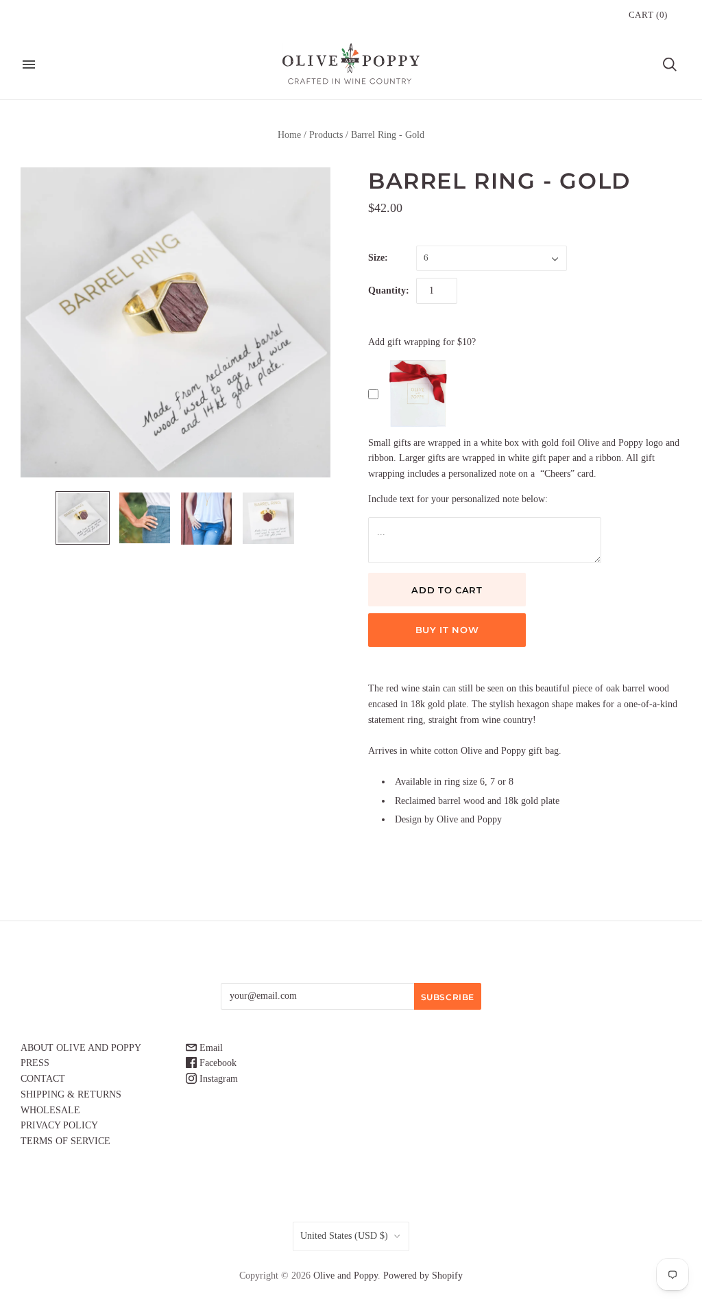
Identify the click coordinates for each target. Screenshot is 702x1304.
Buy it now (447, 629)
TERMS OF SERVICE (65, 1141)
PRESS (35, 1063)
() (648, 15)
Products (326, 135)
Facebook (217, 1063)
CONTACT (43, 1079)
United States (344, 1236)
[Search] (669, 64)
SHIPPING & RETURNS (71, 1094)
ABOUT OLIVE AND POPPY (81, 1048)
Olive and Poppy (345, 1275)
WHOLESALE (50, 1110)
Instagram (217, 1079)
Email (210, 1048)
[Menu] (29, 64)
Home (289, 135)
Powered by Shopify (423, 1275)
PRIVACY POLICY (59, 1125)
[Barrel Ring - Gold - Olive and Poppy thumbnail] (83, 518)
